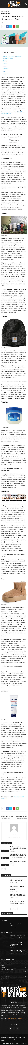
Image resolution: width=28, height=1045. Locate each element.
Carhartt (5, 63)
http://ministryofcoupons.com (14, 837)
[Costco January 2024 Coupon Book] (5, 926)
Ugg (4, 71)
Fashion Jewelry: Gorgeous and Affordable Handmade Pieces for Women (18, 848)
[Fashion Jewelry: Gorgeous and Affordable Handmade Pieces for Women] (5, 849)
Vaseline (5, 66)
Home (2, 10)
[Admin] (2, 23)
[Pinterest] (14, 26)
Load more (13, 909)
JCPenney (5, 68)
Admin (5, 22)
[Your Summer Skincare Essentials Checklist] (5, 863)
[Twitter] (10, 26)
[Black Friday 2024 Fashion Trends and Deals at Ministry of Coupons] (5, 896)
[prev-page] (2, 869)
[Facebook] (7, 26)
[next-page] (5, 869)
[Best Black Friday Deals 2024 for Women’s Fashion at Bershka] (5, 904)
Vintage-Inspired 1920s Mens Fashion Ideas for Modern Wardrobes (17, 888)
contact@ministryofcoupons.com (14, 1018)
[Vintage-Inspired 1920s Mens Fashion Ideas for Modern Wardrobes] (5, 888)
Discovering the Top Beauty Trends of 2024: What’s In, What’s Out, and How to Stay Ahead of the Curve (18, 856)
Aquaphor (5, 74)
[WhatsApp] (17, 26)
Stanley (5, 60)
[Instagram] (14, 1028)
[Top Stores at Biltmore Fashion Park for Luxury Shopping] (5, 881)
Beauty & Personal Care (10, 10)
